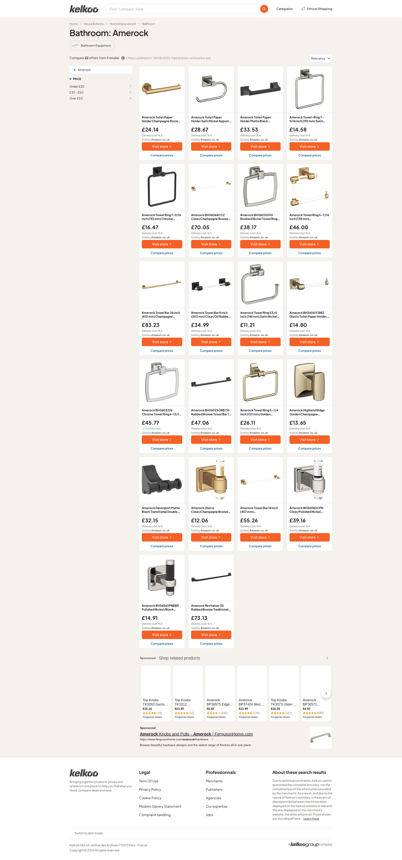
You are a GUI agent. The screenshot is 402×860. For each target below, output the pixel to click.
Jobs (209, 815)
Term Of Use (148, 781)
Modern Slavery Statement (160, 806)
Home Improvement (123, 24)
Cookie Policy (150, 798)
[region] (201, 45)
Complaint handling (155, 815)
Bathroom (148, 24)
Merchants (214, 781)
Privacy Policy (150, 789)
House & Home (94, 24)
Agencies (213, 798)
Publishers (214, 789)
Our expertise (217, 806)
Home (74, 24)
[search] (264, 9)
